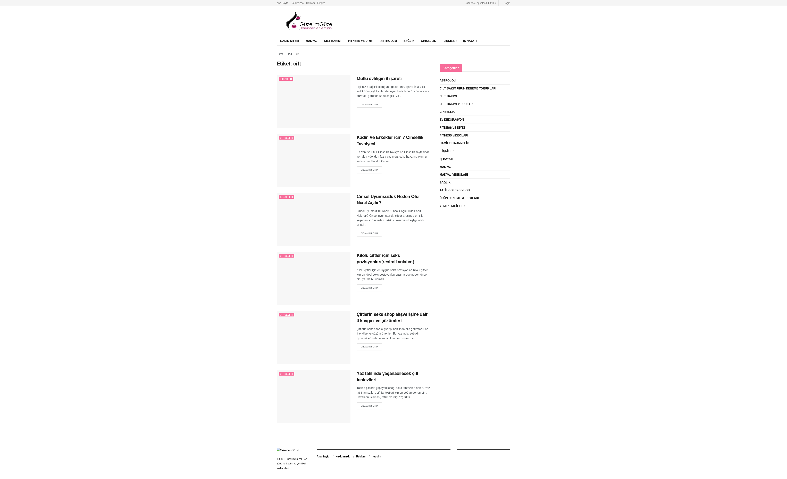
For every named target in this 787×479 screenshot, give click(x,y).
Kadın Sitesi (289, 41)
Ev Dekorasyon (452, 119)
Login (506, 3)
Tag (290, 53)
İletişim (321, 3)
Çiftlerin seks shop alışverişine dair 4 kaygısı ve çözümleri (392, 317)
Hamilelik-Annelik (454, 143)
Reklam (310, 3)
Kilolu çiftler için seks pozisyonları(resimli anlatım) (385, 258)
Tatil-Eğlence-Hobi (455, 190)
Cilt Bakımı (332, 41)
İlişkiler (450, 41)
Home (280, 53)
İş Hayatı (470, 41)
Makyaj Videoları (454, 174)
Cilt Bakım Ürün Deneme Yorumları (468, 88)
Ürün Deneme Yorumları (459, 198)
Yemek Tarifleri (452, 206)
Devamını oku (369, 104)
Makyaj (311, 41)
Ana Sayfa (282, 3)
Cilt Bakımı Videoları (456, 104)
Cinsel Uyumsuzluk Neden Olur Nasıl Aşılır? (388, 199)
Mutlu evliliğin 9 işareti (379, 78)
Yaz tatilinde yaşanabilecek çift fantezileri (387, 376)
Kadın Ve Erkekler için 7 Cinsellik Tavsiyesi (390, 140)
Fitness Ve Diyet (361, 41)
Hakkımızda (297, 3)
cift (297, 53)
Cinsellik (428, 41)
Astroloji (388, 41)
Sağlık (409, 41)
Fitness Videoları (454, 135)
